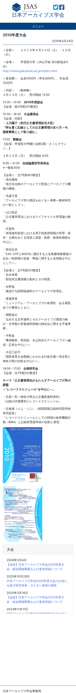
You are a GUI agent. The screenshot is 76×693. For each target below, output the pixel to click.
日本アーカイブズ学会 (38, 15)
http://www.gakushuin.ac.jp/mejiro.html (30, 71)
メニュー (38, 26)
